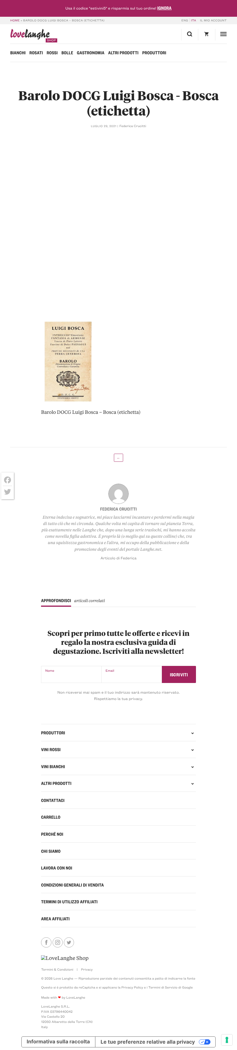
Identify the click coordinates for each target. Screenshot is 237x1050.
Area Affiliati (55, 918)
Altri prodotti (123, 52)
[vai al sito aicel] (64, 958)
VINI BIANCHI (53, 766)
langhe (29, 35)
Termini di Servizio (162, 987)
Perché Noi (52, 834)
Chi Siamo (50, 851)
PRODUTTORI (53, 733)
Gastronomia (90, 52)
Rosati (36, 52)
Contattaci (52, 800)
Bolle (67, 52)
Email (109, 670)
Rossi (52, 52)
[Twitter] (7, 492)
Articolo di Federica (119, 558)
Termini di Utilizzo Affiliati (69, 901)
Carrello (50, 817)
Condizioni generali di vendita (72, 885)
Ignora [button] (164, 8)
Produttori (154, 52)
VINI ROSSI (51, 749)
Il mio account (213, 20)
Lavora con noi (56, 868)
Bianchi (17, 52)
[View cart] (206, 34)
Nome (49, 670)
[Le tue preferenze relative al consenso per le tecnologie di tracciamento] (226, 1039)
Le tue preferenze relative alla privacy (148, 1042)
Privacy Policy (132, 987)
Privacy (86, 969)
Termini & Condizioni (57, 969)
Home (15, 20)
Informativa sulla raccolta (58, 1042)
